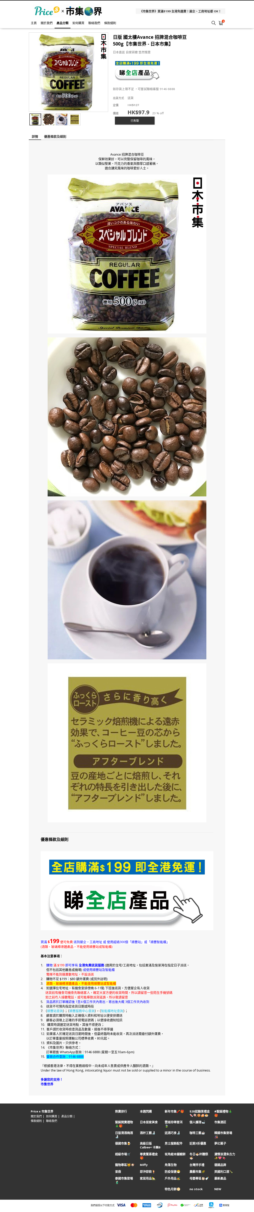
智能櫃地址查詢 (112, 1011)
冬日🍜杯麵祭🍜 (199, 1156)
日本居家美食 (149, 1122)
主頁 (34, 23)
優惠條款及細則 (55, 136)
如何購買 (78, 23)
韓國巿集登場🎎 (223, 1134)
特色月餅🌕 (172, 1189)
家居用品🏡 (148, 1178)
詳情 (35, 136)
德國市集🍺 (123, 1143)
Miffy (144, 1165)
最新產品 (220, 1178)
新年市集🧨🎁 (174, 1111)
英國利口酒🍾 (223, 1171)
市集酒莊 (220, 1122)
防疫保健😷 (172, 1171)
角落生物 (171, 1165)
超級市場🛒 (123, 1154)
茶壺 (118, 1171)
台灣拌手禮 (197, 1165)
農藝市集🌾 (197, 1171)
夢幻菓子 (220, 1143)
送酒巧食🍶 (172, 1133)
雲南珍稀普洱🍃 (174, 1124)
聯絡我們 (94, 23)
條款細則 (110, 23)
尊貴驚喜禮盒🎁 (149, 1156)
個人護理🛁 (197, 1122)
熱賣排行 (121, 1111)
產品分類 (62, 23)
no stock (196, 1189)
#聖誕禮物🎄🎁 (223, 1113)
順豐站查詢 (55, 1011)
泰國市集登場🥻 (124, 1180)
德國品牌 (220, 1165)
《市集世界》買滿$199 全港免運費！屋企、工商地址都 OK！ (180, 11)
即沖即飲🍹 (148, 1171)
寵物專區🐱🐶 (125, 1165)
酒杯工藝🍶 (148, 1133)
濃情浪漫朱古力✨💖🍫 (224, 1156)
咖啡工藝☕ (197, 1133)
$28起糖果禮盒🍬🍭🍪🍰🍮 (200, 1113)
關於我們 (47, 23)
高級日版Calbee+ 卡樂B (150, 1145)
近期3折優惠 (198, 1143)
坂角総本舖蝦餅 (175, 1154)
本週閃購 (146, 1111)
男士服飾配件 (174, 1143)
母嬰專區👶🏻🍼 (199, 1178)
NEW (217, 1189)
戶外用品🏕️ (172, 1178)
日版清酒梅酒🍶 (124, 1134)
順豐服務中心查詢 (82, 1011)
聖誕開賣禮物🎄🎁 (124, 1124)
